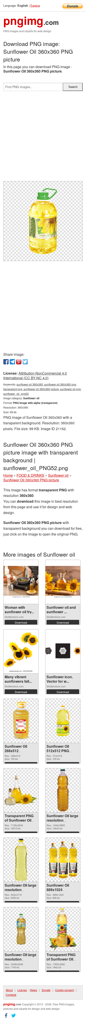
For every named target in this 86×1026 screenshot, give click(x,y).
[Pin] (18, 361)
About (9, 990)
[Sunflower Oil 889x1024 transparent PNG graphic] (63, 860)
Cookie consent (64, 990)
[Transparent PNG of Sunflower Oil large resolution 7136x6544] (21, 790)
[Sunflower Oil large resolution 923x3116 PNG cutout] (21, 860)
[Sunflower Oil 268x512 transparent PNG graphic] (21, 721)
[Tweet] (25, 361)
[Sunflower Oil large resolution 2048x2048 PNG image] (21, 929)
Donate (46, 990)
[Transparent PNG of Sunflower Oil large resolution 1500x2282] (63, 929)
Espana (35, 5)
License (22, 990)
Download (21, 622)
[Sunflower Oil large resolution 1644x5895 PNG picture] (63, 790)
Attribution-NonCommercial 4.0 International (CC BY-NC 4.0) (35, 375)
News (33, 990)
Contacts (11, 994)
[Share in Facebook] (6, 361)
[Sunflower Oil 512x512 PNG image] (63, 720)
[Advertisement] (43, 138)
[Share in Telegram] (12, 361)
